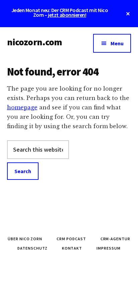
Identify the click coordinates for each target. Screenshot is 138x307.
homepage (22, 107)
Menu (117, 43)
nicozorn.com (34, 42)
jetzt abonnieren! (67, 14)
